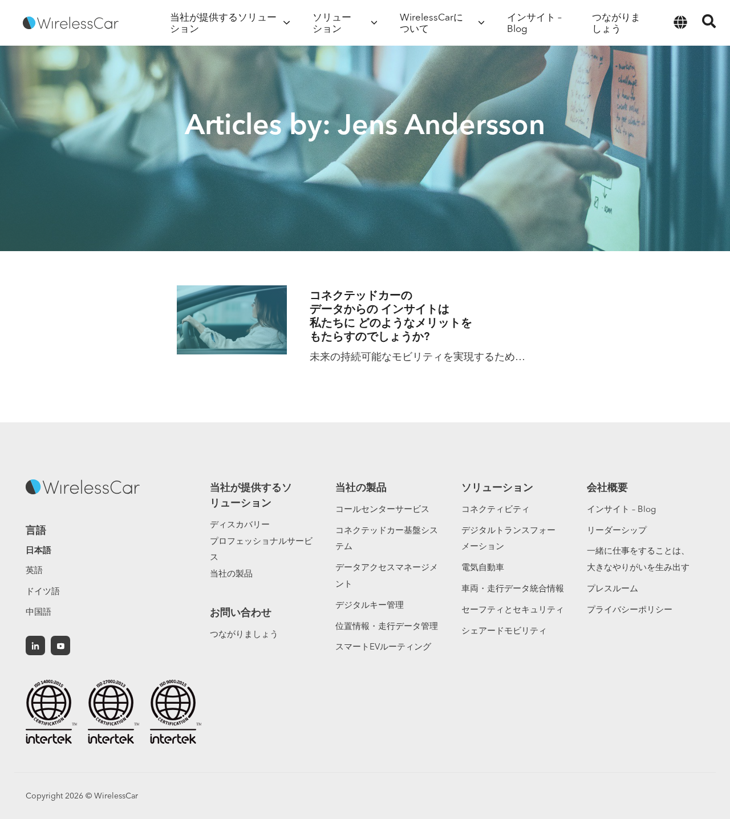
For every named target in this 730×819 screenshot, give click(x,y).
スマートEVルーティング (383, 646)
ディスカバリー (240, 524)
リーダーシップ (617, 530)
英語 (34, 569)
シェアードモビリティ (504, 630)
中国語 (38, 611)
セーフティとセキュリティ (512, 609)
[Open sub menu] (286, 23)
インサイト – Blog (621, 508)
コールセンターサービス (382, 508)
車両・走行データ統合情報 (512, 588)
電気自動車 (482, 567)
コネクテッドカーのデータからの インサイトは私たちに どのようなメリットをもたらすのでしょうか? (391, 315)
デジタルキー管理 (369, 604)
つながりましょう (244, 633)
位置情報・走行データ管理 (386, 625)
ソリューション (497, 487)
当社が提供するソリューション (251, 495)
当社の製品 (231, 573)
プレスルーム (612, 588)
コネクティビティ (495, 508)
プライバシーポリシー (629, 609)
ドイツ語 (43, 591)
